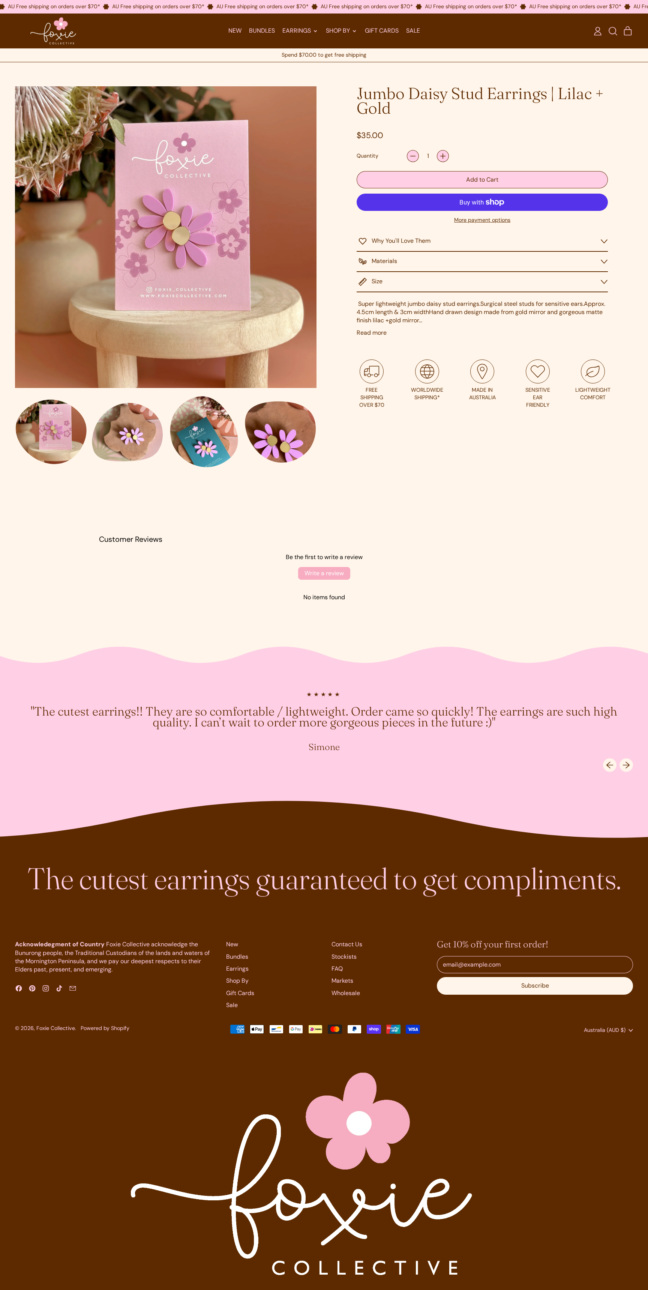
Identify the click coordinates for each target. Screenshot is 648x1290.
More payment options (482, 220)
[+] (443, 156)
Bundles (262, 31)
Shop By (237, 981)
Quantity (367, 155)
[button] (613, 31)
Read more (372, 333)
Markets (342, 981)
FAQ (337, 969)
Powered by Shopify (105, 1028)
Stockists (344, 957)
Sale (413, 31)
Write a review (324, 573)
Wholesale (346, 993)
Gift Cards (382, 31)
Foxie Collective (55, 1028)
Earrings (237, 969)
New (235, 31)
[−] (413, 156)
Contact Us (347, 944)
